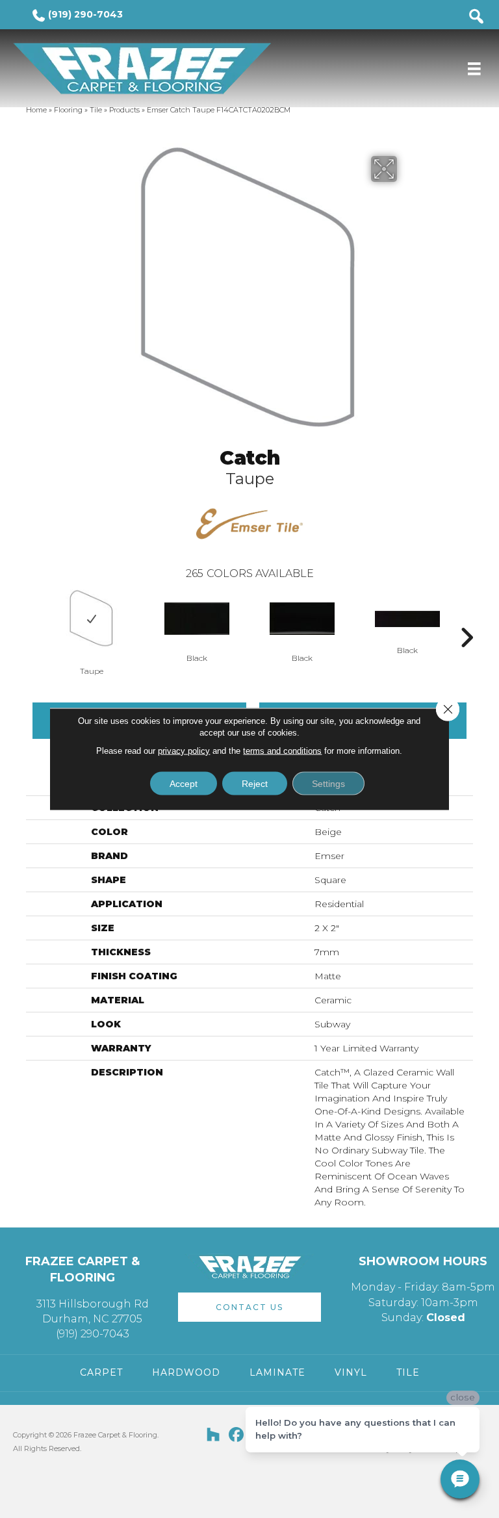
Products (124, 109)
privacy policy (184, 751)
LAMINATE (277, 1372)
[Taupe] (91, 618)
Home (36, 109)
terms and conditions (282, 751)
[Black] (197, 618)
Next (466, 617)
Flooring (68, 109)
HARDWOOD (186, 1372)
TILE (408, 1372)
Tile (96, 109)
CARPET (101, 1372)
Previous (32, 617)
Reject (255, 783)
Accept (184, 783)
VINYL (351, 1372)
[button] (249, 1307)
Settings (328, 783)
